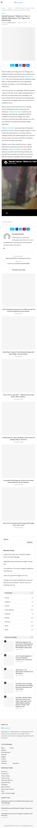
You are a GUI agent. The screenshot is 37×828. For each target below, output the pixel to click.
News (19, 630)
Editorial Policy (5, 782)
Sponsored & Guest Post (7, 790)
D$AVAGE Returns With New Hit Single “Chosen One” (17, 808)
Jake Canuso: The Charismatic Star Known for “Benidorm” (24, 671)
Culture (19, 606)
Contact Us (5, 774)
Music (10, 8)
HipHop (19, 618)
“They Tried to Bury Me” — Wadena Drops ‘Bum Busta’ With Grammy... (18, 396)
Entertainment (19, 610)
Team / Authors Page (8, 793)
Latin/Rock (15, 763)
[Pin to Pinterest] (24, 65)
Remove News (5, 787)
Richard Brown (12, 22)
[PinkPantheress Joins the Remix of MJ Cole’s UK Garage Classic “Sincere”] (18, 418)
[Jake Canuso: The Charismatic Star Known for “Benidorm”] (9, 674)
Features (19, 614)
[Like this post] (13, 65)
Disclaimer (4, 785)
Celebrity (19, 602)
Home (3, 8)
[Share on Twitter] (20, 65)
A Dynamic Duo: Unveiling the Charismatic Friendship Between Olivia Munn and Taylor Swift (24, 686)
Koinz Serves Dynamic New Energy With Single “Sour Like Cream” (18, 524)
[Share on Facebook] (16, 65)
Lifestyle (19, 622)
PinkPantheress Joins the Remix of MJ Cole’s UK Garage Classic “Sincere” (18, 438)
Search (6, 539)
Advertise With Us (7, 780)
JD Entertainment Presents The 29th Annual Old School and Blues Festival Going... (18, 310)
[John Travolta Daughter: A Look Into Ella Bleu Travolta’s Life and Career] (9, 660)
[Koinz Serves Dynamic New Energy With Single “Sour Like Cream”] (18, 504)
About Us (4, 771)
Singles (3, 757)
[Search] (35, 2)
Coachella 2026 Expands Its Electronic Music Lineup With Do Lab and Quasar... (18, 481)
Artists (19, 598)
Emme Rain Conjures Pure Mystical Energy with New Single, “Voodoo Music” (18, 353)
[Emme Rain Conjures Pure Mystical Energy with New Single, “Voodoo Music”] (18, 333)
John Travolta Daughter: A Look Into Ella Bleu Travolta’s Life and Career (24, 658)
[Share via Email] (28, 65)
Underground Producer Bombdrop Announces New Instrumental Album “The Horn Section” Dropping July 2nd (18, 582)
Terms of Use (5, 778)
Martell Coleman (7, 222)
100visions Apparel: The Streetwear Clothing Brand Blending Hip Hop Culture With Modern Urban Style (24, 644)
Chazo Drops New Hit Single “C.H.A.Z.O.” (16, 575)
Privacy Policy (5, 776)
